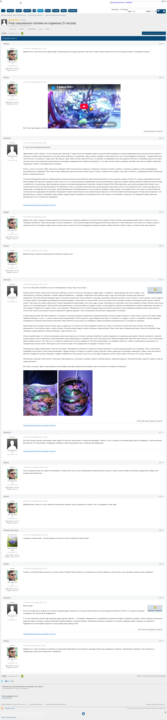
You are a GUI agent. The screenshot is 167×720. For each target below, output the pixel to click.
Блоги (48, 10)
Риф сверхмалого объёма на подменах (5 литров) (39, 205)
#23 (160, 138)
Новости (10, 10)
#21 (160, 44)
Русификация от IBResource (157, 708)
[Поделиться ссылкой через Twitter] (2, 681)
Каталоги (27, 10)
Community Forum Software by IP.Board (138, 708)
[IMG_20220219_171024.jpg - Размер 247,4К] (40, 393)
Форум (40, 10)
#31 (160, 564)
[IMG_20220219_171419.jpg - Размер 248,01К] (75, 393)
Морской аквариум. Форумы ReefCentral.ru (13, 704)
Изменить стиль (9, 708)
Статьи (18, 10)
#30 (160, 530)
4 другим (152, 421)
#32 (160, 598)
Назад (4, 33)
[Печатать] (12, 681)
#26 (160, 280)
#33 (160, 641)
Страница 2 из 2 (13, 33)
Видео (64, 10)
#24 (160, 212)
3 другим (152, 629)
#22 (160, 77)
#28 (160, 462)
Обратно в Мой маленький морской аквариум (151, 676)
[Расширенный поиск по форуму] (164, 11)
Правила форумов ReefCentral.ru (155, 704)
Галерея (55, 10)
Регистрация (124, 9)
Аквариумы (72, 10)
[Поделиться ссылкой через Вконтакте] (6, 681)
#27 (160, 432)
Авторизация (115, 9)
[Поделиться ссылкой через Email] (9, 681)
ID (34, 10)
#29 (160, 496)
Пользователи (7, 698)
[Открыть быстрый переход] (129, 11)
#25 (160, 246)
